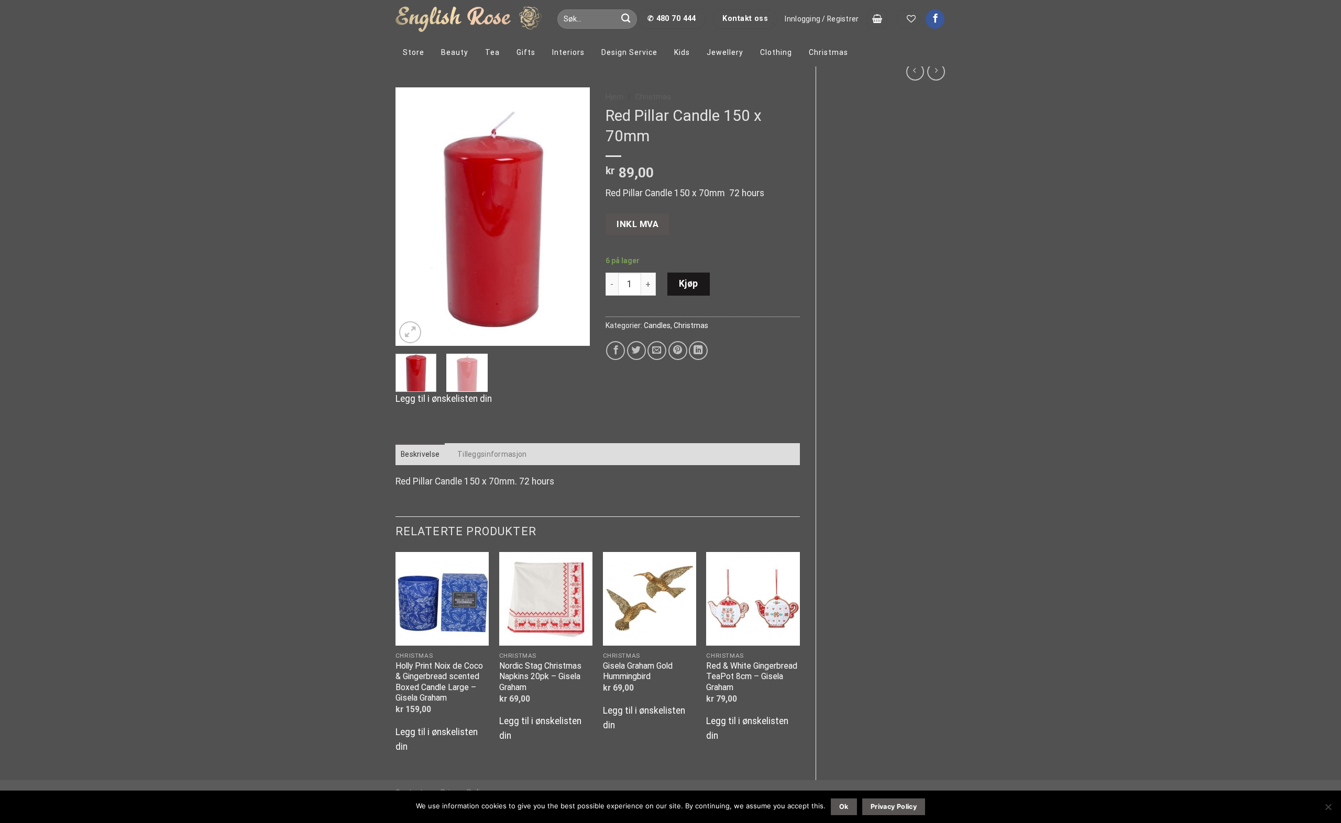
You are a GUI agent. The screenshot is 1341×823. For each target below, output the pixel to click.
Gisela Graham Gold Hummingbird (638, 671)
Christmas (828, 52)
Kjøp (688, 283)
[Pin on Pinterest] (677, 350)
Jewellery (725, 52)
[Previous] (412, 217)
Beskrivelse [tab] (420, 454)
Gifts (525, 52)
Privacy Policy (894, 806)
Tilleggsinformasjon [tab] (491, 454)
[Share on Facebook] (615, 350)
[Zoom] (410, 332)
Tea (492, 52)
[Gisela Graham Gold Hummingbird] (649, 598)
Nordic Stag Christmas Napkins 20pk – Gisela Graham (540, 676)
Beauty (454, 52)
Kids (682, 52)
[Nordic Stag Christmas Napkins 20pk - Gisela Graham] (545, 598)
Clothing (776, 52)
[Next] (572, 217)
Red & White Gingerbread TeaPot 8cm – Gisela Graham (751, 676)
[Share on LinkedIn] (698, 350)
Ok (844, 806)
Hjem (614, 97)
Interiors (568, 52)
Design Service (629, 52)
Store (413, 52)
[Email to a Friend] (656, 350)
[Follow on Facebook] (935, 19)
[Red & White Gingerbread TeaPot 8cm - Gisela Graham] (752, 598)
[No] (1328, 810)
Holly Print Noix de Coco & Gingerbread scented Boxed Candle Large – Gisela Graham (439, 682)
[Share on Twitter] (636, 350)
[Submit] (626, 19)
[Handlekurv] (877, 19)
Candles (657, 325)
